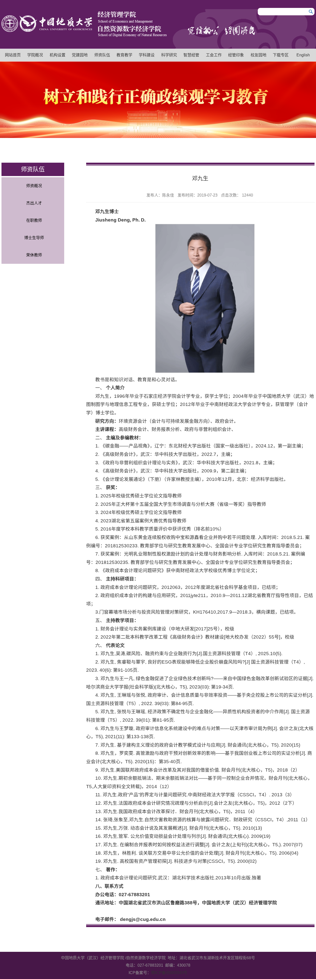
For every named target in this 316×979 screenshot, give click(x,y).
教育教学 (124, 55)
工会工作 (214, 55)
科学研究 (169, 55)
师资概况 (34, 186)
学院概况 (35, 55)
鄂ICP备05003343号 (169, 973)
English (303, 55)
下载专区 (281, 55)
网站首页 (13, 55)
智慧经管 (191, 55)
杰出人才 (34, 203)
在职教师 (34, 220)
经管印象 (236, 55)
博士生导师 (34, 238)
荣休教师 (34, 255)
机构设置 (57, 55)
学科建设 (147, 55)
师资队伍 (102, 55)
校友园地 (258, 55)
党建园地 (80, 55)
